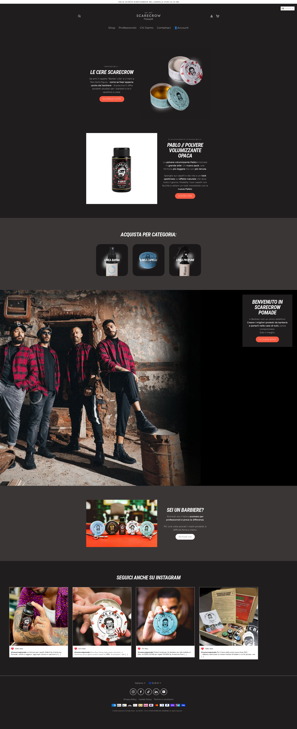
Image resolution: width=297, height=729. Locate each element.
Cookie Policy (145, 699)
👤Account (181, 27)
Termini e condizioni (163, 699)
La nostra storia (267, 339)
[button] (288, 8)
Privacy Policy (130, 699)
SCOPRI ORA (185, 196)
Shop (111, 27)
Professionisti (127, 27)
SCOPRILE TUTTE (112, 99)
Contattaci (164, 27)
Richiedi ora (185, 536)
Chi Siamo (146, 27)
